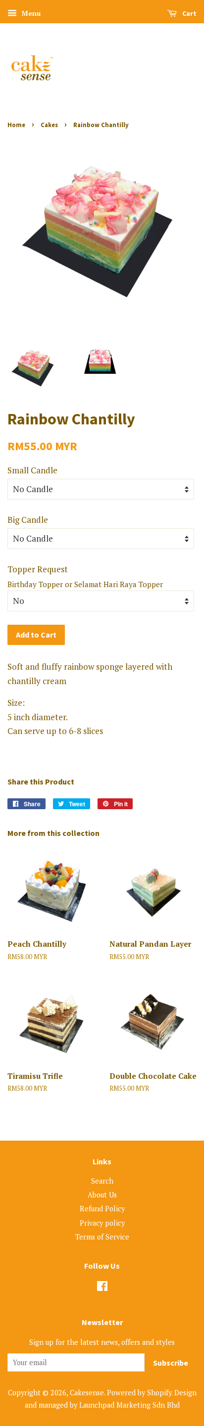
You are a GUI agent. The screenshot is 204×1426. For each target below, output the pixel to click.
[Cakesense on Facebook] (102, 1287)
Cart (189, 13)
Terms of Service (102, 1237)
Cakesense (87, 1392)
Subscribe (170, 1363)
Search (102, 1181)
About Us (102, 1194)
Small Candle (32, 470)
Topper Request (37, 569)
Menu (30, 13)
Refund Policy (102, 1208)
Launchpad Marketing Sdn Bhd (129, 1405)
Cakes (49, 125)
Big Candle (27, 519)
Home (16, 125)
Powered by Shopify (139, 1392)
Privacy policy (102, 1223)
